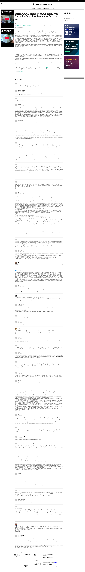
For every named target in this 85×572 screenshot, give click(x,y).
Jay (18, 269)
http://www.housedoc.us (56, 356)
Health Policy (33, 8)
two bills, (17, 28)
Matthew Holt (70, 73)
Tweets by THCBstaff (3, 49)
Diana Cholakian (20, 120)
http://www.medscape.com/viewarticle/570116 (45, 493)
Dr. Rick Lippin (20, 523)
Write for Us (21, 1)
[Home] (42, 4)
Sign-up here (39, 564)
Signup (65, 82)
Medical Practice (39, 8)
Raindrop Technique (21, 90)
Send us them (55, 562)
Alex (18, 83)
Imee (18, 262)
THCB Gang (52, 8)
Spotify (36, 561)
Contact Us (41, 1)
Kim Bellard (25, 555)
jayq (18, 315)
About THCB (17, 1)
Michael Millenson (26, 558)
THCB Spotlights (36, 555)
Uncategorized (18, 11)
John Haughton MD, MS (22, 164)
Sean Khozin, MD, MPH (22, 535)
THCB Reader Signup (36, 1)
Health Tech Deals (36, 556)
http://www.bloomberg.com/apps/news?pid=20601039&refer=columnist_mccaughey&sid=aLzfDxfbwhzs (31, 291)
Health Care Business (46, 8)
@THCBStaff (44, 555)
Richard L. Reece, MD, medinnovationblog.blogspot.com (27, 436)
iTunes (34, 561)
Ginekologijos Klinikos (21, 98)
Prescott (19, 427)
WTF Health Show (36, 557)
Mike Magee (25, 556)
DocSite (47, 67)
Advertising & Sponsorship (28, 1)
